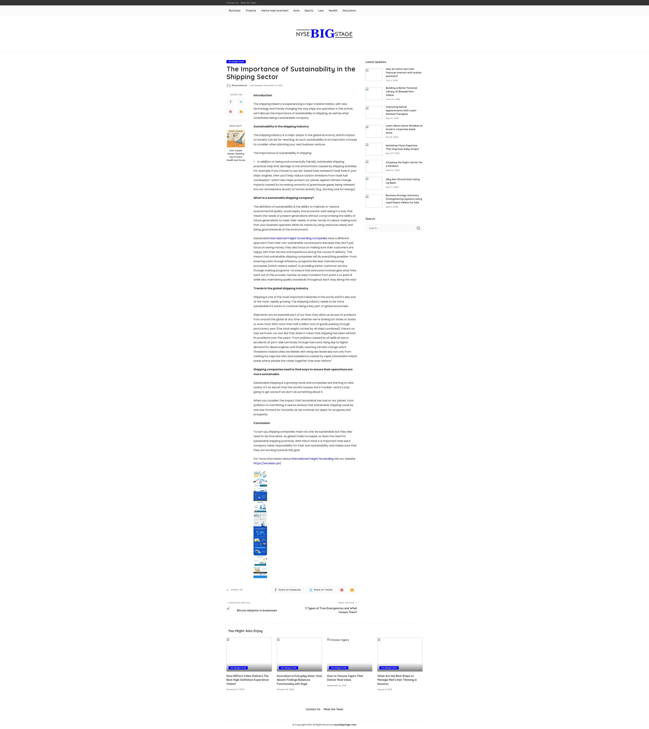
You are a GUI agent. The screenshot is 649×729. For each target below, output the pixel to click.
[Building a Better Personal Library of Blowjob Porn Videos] (374, 93)
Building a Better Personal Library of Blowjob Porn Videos (401, 91)
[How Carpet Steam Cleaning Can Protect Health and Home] (236, 138)
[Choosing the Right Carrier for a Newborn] (374, 166)
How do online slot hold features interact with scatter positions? (404, 73)
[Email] (241, 112)
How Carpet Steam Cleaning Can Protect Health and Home (236, 155)
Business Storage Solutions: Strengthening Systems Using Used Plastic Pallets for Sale (404, 199)
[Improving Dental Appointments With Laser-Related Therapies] (374, 112)
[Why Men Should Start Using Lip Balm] (374, 183)
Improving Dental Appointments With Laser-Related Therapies (401, 110)
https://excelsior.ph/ (267, 463)
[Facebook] (230, 102)
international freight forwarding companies (298, 238)
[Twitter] (241, 102)
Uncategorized (236, 61)
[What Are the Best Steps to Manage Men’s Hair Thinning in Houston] (400, 655)
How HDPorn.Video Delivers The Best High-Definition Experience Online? (247, 679)
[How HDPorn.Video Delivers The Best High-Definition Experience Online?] (249, 655)
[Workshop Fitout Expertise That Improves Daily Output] (374, 149)
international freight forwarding (312, 459)
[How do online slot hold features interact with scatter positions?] (374, 74)
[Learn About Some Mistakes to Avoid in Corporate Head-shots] (374, 131)
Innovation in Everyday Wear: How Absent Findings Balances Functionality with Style (299, 679)
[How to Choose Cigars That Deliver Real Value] (349, 655)
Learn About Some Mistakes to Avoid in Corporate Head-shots (404, 129)
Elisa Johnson (239, 85)
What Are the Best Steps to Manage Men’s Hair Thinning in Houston (397, 679)
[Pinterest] (230, 112)
